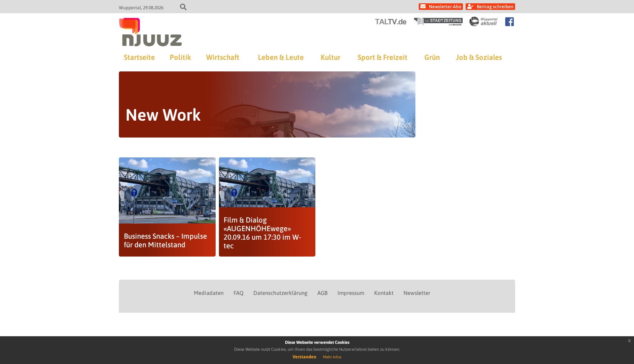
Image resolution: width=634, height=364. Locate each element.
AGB (322, 293)
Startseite (139, 57)
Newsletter (417, 293)
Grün (432, 57)
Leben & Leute (281, 57)
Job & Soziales (479, 57)
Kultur (330, 57)
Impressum (350, 293)
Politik (180, 57)
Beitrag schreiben (495, 6)
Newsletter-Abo (445, 6)
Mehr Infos (332, 357)
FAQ (238, 293)
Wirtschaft (222, 57)
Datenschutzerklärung (280, 293)
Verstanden (304, 356)
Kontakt (384, 293)
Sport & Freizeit (382, 57)
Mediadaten (209, 293)
